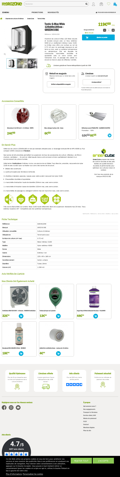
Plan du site (87, 431)
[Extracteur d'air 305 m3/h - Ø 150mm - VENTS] (21, 116)
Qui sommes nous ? (89, 406)
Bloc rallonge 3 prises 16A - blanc (53, 128)
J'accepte (103, 460)
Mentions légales (89, 427)
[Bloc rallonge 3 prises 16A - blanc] (58, 116)
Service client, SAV (89, 415)
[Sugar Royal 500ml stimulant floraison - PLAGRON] (94, 297)
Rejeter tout (81, 460)
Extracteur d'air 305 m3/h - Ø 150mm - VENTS (20, 128)
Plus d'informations (14, 474)
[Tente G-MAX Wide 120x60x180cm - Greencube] (11, 63)
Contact (86, 424)
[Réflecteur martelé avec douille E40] (96, 116)
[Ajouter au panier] (109, 135)
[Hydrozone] (12, 4)
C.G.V (85, 421)
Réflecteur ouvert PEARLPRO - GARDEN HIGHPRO (96, 128)
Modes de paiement (89, 418)
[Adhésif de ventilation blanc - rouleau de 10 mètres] (56, 334)
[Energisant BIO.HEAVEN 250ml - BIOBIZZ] (19, 334)
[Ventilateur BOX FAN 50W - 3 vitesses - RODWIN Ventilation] (19, 297)
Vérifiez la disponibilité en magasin (61, 84)
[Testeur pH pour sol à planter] (56, 297)
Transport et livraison (90, 412)
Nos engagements (89, 409)
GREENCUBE (106, 176)
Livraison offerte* (97, 82)
